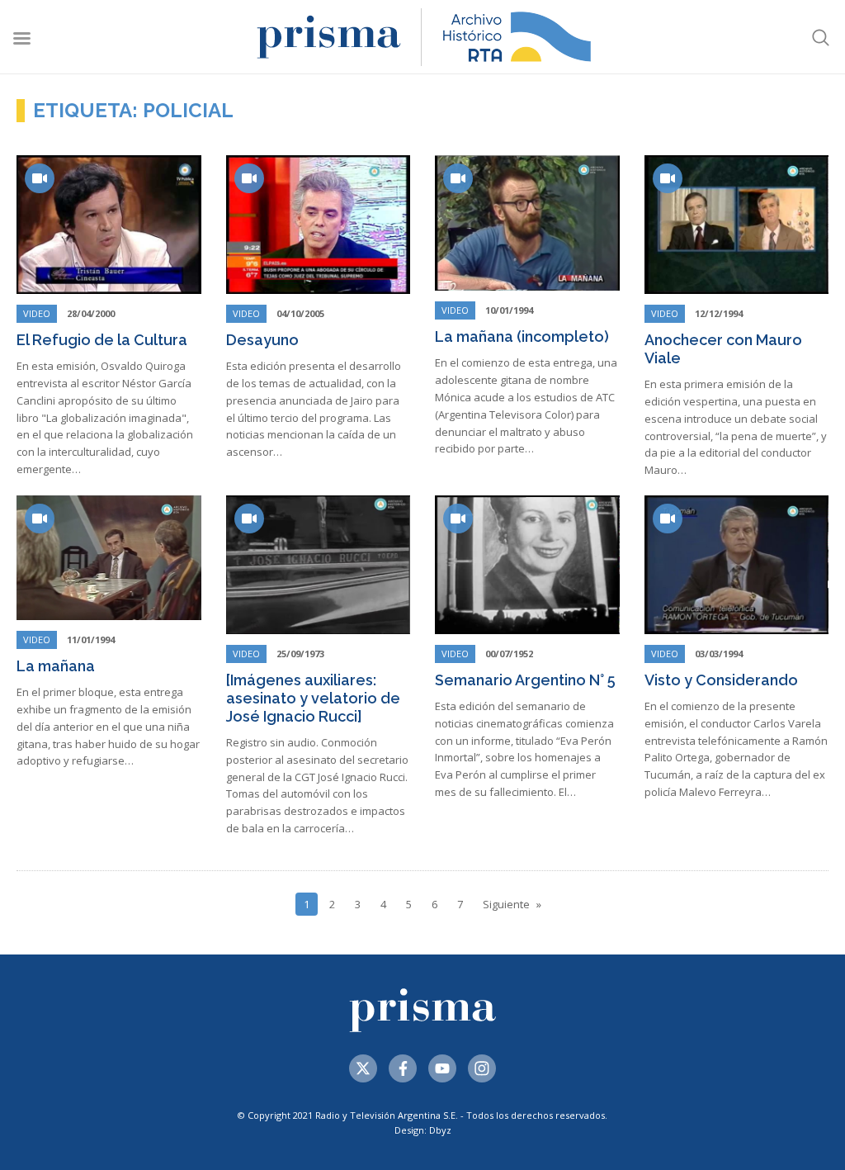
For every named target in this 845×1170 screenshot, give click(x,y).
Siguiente (506, 904)
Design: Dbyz (422, 1130)
